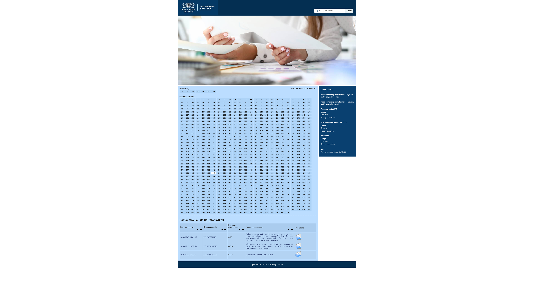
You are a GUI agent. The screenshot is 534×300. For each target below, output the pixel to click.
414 (251, 148)
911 (235, 210)
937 (240, 213)
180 (203, 121)
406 (208, 148)
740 (256, 188)
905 (203, 210)
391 (261, 145)
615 (256, 173)
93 (272, 109)
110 (230, 112)
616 (261, 173)
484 (224, 158)
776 (182, 194)
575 (309, 167)
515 (256, 161)
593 (272, 170)
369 (277, 142)
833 (219, 200)
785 (229, 194)
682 (214, 182)
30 (198, 91)
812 (240, 197)
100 (208, 91)
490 (256, 158)
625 (309, 173)
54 (198, 106)
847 (293, 200)
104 (198, 112)
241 (261, 127)
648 (298, 176)
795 (282, 194)
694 (277, 182)
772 (293, 191)
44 (277, 103)
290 (256, 133)
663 (245, 179)
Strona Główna (326, 90)
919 (277, 210)
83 (219, 109)
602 (187, 173)
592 (266, 170)
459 (224, 155)
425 (309, 148)
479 (198, 158)
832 (214, 200)
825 (309, 197)
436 (235, 151)
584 (224, 170)
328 (192, 139)
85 (230, 109)
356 (208, 142)
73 (298, 106)
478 (192, 158)
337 (240, 139)
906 (208, 210)
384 (224, 145)
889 (251, 207)
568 (272, 167)
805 (203, 197)
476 (182, 158)
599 (303, 170)
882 (214, 207)
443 (272, 151)
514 (251, 161)
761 (235, 191)
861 (235, 203)
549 (303, 164)
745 (282, 188)
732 (214, 188)
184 (224, 121)
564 (251, 167)
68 (272, 106)
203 (192, 124)
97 (293, 109)
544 (277, 164)
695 (282, 182)
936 (235, 213)
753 (192, 191)
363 (245, 142)
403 (192, 148)
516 (261, 161)
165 (256, 118)
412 (240, 148)
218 (272, 124)
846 (288, 200)
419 (277, 148)
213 (245, 124)
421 (288, 148)
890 (256, 207)
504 (198, 161)
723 (298, 185)
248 (298, 127)
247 (293, 127)
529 (198, 164)
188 (245, 121)
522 (293, 161)
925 (309, 210)
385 (229, 145)
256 (208, 130)
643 (272, 176)
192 (266, 121)
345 (282, 139)
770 (282, 191)
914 (251, 210)
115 (256, 112)
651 (182, 179)
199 (303, 121)
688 (245, 182)
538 (245, 164)
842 (266, 200)
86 (235, 109)
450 (309, 151)
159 (224, 118)
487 (240, 158)
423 (298, 148)
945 (282, 213)
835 (229, 200)
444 (277, 151)
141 (261, 115)
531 (208, 164)
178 (192, 121)
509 (224, 161)
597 (293, 170)
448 (298, 151)
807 (214, 197)
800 (309, 194)
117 (267, 112)
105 (203, 112)
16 (261, 100)
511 (235, 161)
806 (208, 197)
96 (288, 109)
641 (261, 176)
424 (303, 148)
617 (266, 173)
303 (192, 136)
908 (219, 210)
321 (288, 136)
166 (261, 118)
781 (208, 194)
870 (282, 203)
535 (229, 164)
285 (229, 133)
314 (251, 136)
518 (272, 161)
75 (309, 106)
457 (214, 155)
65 (256, 106)
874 (303, 203)
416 (261, 148)
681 (208, 182)
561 (235, 167)
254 (198, 130)
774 (303, 191)
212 (240, 124)
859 (224, 203)
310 (229, 136)
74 (304, 106)
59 (224, 106)
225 (309, 124)
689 (251, 182)
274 (303, 130)
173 (298, 118)
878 (192, 207)
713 (245, 185)
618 (272, 173)
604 (198, 173)
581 (208, 170)
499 (303, 158)
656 (208, 179)
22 (293, 100)
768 (272, 191)
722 (293, 185)
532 (214, 164)
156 (208, 118)
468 (272, 155)
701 (182, 185)
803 (192, 197)
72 (293, 106)
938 (245, 213)
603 (192, 173)
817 (266, 197)
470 (282, 155)
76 (182, 109)
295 (282, 133)
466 (261, 155)
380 (203, 145)
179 (198, 121)
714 (251, 185)
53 (193, 106)
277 (187, 133)
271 (288, 130)
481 (208, 158)
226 (182, 127)
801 (182, 197)
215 (256, 124)
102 (187, 112)
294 (277, 133)
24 (304, 100)
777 (187, 194)
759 (224, 191)
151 (182, 118)
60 (230, 106)
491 (261, 158)
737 (240, 188)
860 (229, 203)
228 (192, 127)
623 (298, 173)
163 (245, 118)
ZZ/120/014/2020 (210, 246)
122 (293, 112)
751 (182, 191)
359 (224, 142)
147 (293, 115)
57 (214, 106)
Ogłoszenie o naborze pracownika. (260, 255)
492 (266, 158)
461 (235, 155)
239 (251, 127)
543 (272, 164)
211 (235, 124)
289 (251, 133)
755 (203, 191)
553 (192, 167)
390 (256, 145)
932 (214, 213)
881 (208, 207)
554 (198, 167)
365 (256, 142)
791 (261, 194)
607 (214, 173)
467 (266, 155)
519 (277, 161)
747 (293, 188)
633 (219, 176)
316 (261, 136)
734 (224, 188)
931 (208, 213)
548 (298, 164)
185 (229, 121)
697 (293, 182)
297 (293, 133)
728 (192, 188)
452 (187, 155)
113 (245, 112)
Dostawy (324, 115)
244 (277, 127)
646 (288, 176)
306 (208, 136)
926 (182, 213)
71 (288, 106)
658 (219, 179)
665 (256, 179)
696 (288, 182)
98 (298, 109)
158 (219, 118)
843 (272, 200)
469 (277, 155)
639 (251, 176)
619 (277, 173)
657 (214, 179)
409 (224, 148)
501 (182, 161)
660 (229, 179)
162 (240, 118)
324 (303, 136)
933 (219, 213)
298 (298, 133)
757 (214, 191)
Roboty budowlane (328, 118)
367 (266, 142)
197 (293, 121)
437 (240, 151)
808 (219, 197)
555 (203, 167)
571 (288, 167)
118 (272, 112)
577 (187, 170)
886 (235, 207)
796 (288, 194)
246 (288, 127)
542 (266, 164)
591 (261, 170)
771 (288, 191)
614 (251, 173)
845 (282, 200)
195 (282, 121)
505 (203, 161)
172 (293, 118)
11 (235, 100)
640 (256, 176)
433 (219, 151)
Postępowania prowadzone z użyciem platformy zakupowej (337, 96)
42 (267, 103)
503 (192, 161)
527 (187, 164)
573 (298, 167)
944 (277, 213)
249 (303, 127)
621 (288, 173)
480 (203, 158)
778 (192, 194)
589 (251, 170)
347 (293, 139)
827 (187, 200)
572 (293, 167)
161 (235, 118)
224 (303, 124)
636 (235, 176)
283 (219, 133)
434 (224, 151)
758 (219, 191)
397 (293, 145)
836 (235, 200)
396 (288, 145)
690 (256, 182)
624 (303, 173)
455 (203, 155)
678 (192, 182)
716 (261, 185)
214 (251, 124)
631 (208, 176)
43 (272, 103)
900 (309, 207)
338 (245, 139)
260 (229, 130)
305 (203, 136)
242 (266, 127)
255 (203, 130)
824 (303, 197)
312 (240, 136)
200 (214, 91)
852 (187, 203)
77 (187, 109)
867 (266, 203)
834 (224, 200)
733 (219, 188)
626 (182, 176)
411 (235, 148)
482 (214, 158)
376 (182, 145)
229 (198, 127)
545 (282, 164)
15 (256, 100)
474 (303, 155)
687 (240, 182)
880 (203, 207)
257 (214, 130)
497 (293, 158)
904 (198, 210)
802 (187, 197)
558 (219, 167)
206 (208, 124)
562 (240, 167)
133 (219, 115)
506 (208, 161)
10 (193, 91)
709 (224, 185)
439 (251, 151)
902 (187, 210)
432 (214, 151)
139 (251, 115)
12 (240, 100)
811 (235, 197)
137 (240, 115)
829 (198, 200)
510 (229, 161)
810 (229, 197)
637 (240, 176)
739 (251, 188)
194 (277, 121)
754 (198, 191)
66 (261, 106)
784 (224, 194)
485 (229, 158)
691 (261, 182)
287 (240, 133)
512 (240, 161)
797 (293, 194)
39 (251, 103)
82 (214, 109)
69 (277, 106)
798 (298, 194)
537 (240, 164)
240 (256, 127)
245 (282, 127)
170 (282, 118)
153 (192, 118)
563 (245, 167)
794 (277, 194)
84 (224, 109)
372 (293, 142)
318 (272, 136)
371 (288, 142)
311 (235, 136)
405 (203, 148)
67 (267, 106)
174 (303, 118)
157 (214, 118)
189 (251, 121)
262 (240, 130)
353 (192, 142)
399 (303, 145)
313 (245, 136)
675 (309, 179)
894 (277, 207)
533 (219, 164)
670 (282, 179)
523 (298, 161)
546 (288, 164)
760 (229, 191)
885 (229, 207)
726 (182, 188)
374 (303, 142)
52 (187, 106)
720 (282, 185)
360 (229, 142)
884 (224, 207)
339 (251, 139)
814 (251, 197)
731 (208, 188)
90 (256, 109)
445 (282, 151)
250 (309, 127)
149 (303, 115)
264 (251, 130)
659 (224, 179)
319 (277, 136)
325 (309, 136)
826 (182, 200)
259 (224, 130)
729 (198, 188)
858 (219, 203)
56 (208, 106)
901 (182, 210)
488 (245, 158)
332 (214, 139)
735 (229, 188)
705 (203, 185)
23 (298, 100)
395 (282, 145)
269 (277, 130)
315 (256, 136)
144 (277, 115)
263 (245, 130)
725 (309, 185)
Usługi (323, 112)
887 (240, 207)
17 (267, 100)
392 (266, 145)
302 (187, 136)
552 (187, 167)
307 (214, 136)
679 (198, 182)
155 (203, 118)
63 (245, 106)
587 (240, 170)
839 (251, 200)
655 (203, 179)
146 (288, 115)
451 (182, 155)
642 (266, 176)
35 (230, 103)
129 (198, 115)
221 (288, 124)
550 (309, 164)
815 (256, 197)
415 (256, 148)
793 (272, 194)
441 (261, 151)
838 (245, 200)
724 (303, 185)
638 (245, 176)
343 (272, 139)
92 (267, 109)
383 (219, 145)
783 (219, 194)
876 (182, 207)
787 (240, 194)
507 (214, 161)
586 (235, 170)
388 (245, 145)
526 (182, 164)
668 (272, 179)
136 (235, 115)
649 (303, 176)
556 (208, 167)
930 (203, 213)
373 (298, 142)
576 (182, 170)
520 (282, 161)
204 (198, 124)
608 (219, 173)
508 (219, 161)
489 (251, 158)
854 (198, 203)
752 (187, 191)
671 (288, 179)
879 (198, 207)
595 (282, 170)
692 (266, 182)
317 (266, 136)
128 (192, 115)
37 (240, 103)
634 (224, 176)
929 (198, 213)
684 (224, 182)
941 (261, 213)
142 (266, 115)
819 (277, 197)
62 (240, 106)
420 (282, 148)
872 (293, 203)
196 (288, 121)
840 (256, 200)
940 (256, 213)
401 (182, 148)
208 (219, 124)
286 (235, 133)
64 (251, 106)
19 (277, 100)
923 (298, 210)
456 (208, 155)
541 (261, 164)
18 (272, 100)
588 (245, 170)
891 (261, 207)
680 (203, 182)
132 (214, 115)
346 (288, 139)
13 (245, 100)
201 (182, 124)
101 (182, 112)
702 (187, 185)
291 (261, 133)
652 (187, 179)
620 (282, 173)
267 (266, 130)
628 (192, 176)
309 (224, 136)
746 (288, 188)
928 (192, 213)
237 (240, 127)
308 (219, 136)
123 (298, 112)
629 (198, 176)
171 (288, 118)
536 (235, 164)
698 (298, 182)
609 (224, 173)
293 (272, 133)
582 (214, 170)
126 (182, 115)
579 (198, 170)
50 (203, 91)
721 (288, 185)
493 (272, 158)
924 (303, 210)
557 (214, 167)
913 (245, 210)
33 (219, 103)
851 (182, 203)
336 (235, 139)
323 (298, 136)
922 (293, 210)
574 (303, 167)
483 (219, 158)
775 (309, 191)
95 (282, 109)
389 (251, 145)
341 (261, 139)
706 (208, 185)
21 (288, 100)
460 (229, 155)
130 (203, 115)
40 (256, 103)
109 (224, 112)
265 (256, 130)
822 (293, 197)
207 (214, 124)
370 (282, 142)
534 (224, 164)
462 (240, 155)
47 (293, 103)
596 (288, 170)
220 (282, 124)
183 (219, 121)
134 (224, 115)
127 (187, 115)
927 (187, 213)
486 (235, 158)
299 (303, 133)
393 (272, 145)
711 (235, 185)
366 (261, 142)
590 (256, 170)
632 (214, 176)
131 (208, 115)
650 (309, 176)
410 (229, 148)
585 (229, 170)
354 (198, 142)
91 (261, 109)
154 (198, 118)
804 (198, 197)
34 (224, 103)
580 (203, 170)
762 (240, 191)
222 (293, 124)
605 (203, 173)
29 (198, 103)
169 (277, 118)
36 (235, 103)
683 (219, 182)
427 (187, 151)
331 (208, 139)
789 (251, 194)
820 (282, 197)
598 (298, 170)
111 (235, 112)
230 (203, 127)
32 (214, 103)
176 (182, 121)
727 (187, 188)
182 (214, 121)
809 (224, 197)
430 (203, 151)
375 (309, 142)
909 (224, 210)
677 (187, 182)
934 (224, 213)
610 (229, 173)
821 (288, 197)
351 (182, 142)
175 (309, 118)
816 (261, 197)
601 (182, 173)
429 (198, 151)
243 (272, 127)
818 (272, 197)
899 (303, 207)
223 (298, 124)
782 (214, 194)
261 (235, 130)
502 (187, 161)
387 (240, 145)
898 (298, 207)
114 (251, 112)
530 (203, 164)
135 (229, 115)
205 (203, 124)
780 (203, 194)
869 (277, 203)
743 (272, 188)
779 (198, 194)
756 (208, 191)
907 (214, 210)
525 (309, 161)
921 (288, 210)
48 (298, 103)
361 (235, 142)
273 (298, 130)
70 (282, 106)
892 (266, 207)
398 (298, 145)
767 (266, 191)
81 (208, 109)
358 (219, 142)
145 (282, 115)
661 (235, 179)
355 (203, 142)
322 (293, 136)
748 (298, 188)
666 (261, 179)
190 (256, 121)
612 (240, 173)
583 (219, 170)
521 (288, 161)
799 (303, 194)
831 (208, 200)
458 (219, 155)
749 (303, 188)
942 (266, 213)
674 (303, 179)
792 (266, 194)
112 (240, 112)
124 (303, 112)
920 (282, 210)
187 (240, 121)
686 (235, 182)
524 (303, 161)
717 (266, 185)
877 (187, 207)
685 (229, 182)
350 (309, 139)
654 (198, 179)
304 (198, 136)
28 (193, 103)
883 (219, 207)
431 (208, 151)
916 (261, 210)
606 (208, 173)
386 (235, 145)
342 (266, 139)
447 (293, 151)
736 (235, 188)
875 (309, 203)
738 (245, 188)
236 (235, 127)
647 (293, 176)
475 (309, 155)
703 (192, 185)
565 (256, 167)
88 (245, 109)
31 (208, 103)
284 (224, 133)
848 (298, 200)
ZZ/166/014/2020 (210, 255)
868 (272, 203)
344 (277, 139)
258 (219, 130)
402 (187, 148)
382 (214, 145)
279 (198, 133)
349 (303, 139)
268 (272, 130)
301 (182, 136)
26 (182, 103)
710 (229, 185)
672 (293, 179)
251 (182, 130)
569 (277, 167)
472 (293, 155)
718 (272, 185)
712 (240, 185)
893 (272, 207)
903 (192, 210)
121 (288, 112)
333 (219, 139)
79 (198, 109)
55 (203, 106)
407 (214, 148)
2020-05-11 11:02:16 (188, 255)
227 (187, 127)
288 (245, 133)
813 (245, 197)
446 (288, 151)
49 (304, 103)
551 (182, 167)
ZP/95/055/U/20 (209, 237)
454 (198, 155)
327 (187, 139)
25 (309, 100)
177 (187, 121)
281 (208, 133)
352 (187, 142)
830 (203, 200)
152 (187, 118)
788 (245, 194)
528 (192, 164)
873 (298, 203)
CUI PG (280, 264)
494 (277, 158)
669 (277, 179)
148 (298, 115)
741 (261, 188)
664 (251, 179)
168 (272, 118)
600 (309, 170)
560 (229, 167)
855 (203, 203)
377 (187, 145)
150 (309, 115)
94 (277, 109)
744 (277, 188)
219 (277, 124)
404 (198, 148)
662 (240, 179)
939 (251, 213)
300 (309, 133)
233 (219, 127)
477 (187, 158)
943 (272, 213)
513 (245, 161)
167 (266, 118)
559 (224, 167)
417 (266, 148)
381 (208, 145)
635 (229, 176)
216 (261, 124)
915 (256, 210)
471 (288, 155)
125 (309, 112)
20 (282, 100)
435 (229, 151)
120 (282, 112)
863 (245, 203)
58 (219, 106)
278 (192, 133)
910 (229, 210)
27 (187, 103)
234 (224, 127)
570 (282, 167)
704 (198, 185)
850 (309, 200)
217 (266, 124)
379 (198, 145)
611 (235, 173)
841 (261, 200)
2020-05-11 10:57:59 (188, 246)
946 (288, 213)
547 (293, 164)
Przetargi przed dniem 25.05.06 (333, 152)
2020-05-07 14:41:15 (188, 237)
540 (256, 164)
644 (277, 176)
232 (214, 127)
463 (245, 155)
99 (304, 109)
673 (298, 179)
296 (288, 133)
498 (298, 158)
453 (192, 155)
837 (240, 200)
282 (214, 133)
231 (208, 127)
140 (256, 115)
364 (251, 142)
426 (182, 151)
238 (245, 127)
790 (256, 194)
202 (187, 124)
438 (245, 151)
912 (240, 210)
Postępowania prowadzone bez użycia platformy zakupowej (337, 103)
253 (192, 130)
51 (182, 106)
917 (266, 210)
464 (251, 155)
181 (208, 121)
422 (293, 148)
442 (266, 151)
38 (245, 103)
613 (245, 173)
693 (272, 182)
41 (261, 103)
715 (256, 185)
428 (192, 151)
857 (214, 203)
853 (192, 203)
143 (272, 115)
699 (303, 182)
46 (288, 103)
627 (187, 176)
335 (229, 139)
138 (245, 115)
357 (214, 142)
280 (203, 133)
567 (266, 167)
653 (192, 179)
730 (203, 188)
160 (229, 118)
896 (288, 207)
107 (214, 112)
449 (303, 151)
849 (303, 200)
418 (272, 148)
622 (293, 173)
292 (266, 133)
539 (251, 164)
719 (277, 185)
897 (293, 207)
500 (309, 158)
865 (256, 203)
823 (298, 197)
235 (229, 127)
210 (229, 124)
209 (224, 124)
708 (219, 185)
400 (309, 145)
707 (214, 185)
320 (282, 136)
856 (208, 203)
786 (235, 194)
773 (298, 191)
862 (240, 203)
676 (182, 182)
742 (266, 188)
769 (277, 191)
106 (208, 112)
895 (282, 207)
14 (251, 100)
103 (192, 112)
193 (272, 121)
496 (288, 158)
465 (256, 155)
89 (251, 109)
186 (235, 121)
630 (203, 176)
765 (256, 191)
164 (251, 118)
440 (256, 151)
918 (272, 210)
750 (309, 188)
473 (298, 155)
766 (261, 191)
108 (219, 112)
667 (266, 179)
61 (235, 106)
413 (245, 148)
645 (282, 176)
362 (240, 142)
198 (298, 121)
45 (282, 103)
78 (193, 109)
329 (198, 139)
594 (277, 170)
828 (192, 200)
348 (298, 139)
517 (266, 161)
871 (288, 203)
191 (261, 121)
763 (245, 191)
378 (192, 145)
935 (229, 213)
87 (240, 109)
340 (256, 139)
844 (277, 200)
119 (277, 112)
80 (203, 109)
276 (182, 133)
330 (203, 139)
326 (182, 139)
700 (309, 182)
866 (261, 203)
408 (219, 148)
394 (277, 145)
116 (261, 112)
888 (245, 207)
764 (251, 191)
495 (282, 158)
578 (192, 170)
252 (187, 130)
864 (251, 203)
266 (261, 130)
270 (282, 130)
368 (272, 142)
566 (261, 167)
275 (309, 130)
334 (224, 139)
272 (293, 130)
